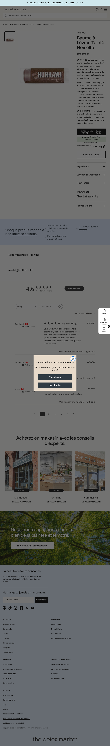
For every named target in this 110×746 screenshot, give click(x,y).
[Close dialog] (73, 358)
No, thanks (55, 385)
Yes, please (55, 377)
